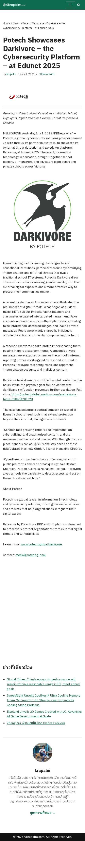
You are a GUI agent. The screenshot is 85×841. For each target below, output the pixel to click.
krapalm (11, 74)
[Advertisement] (42, 605)
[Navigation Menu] (70, 5)
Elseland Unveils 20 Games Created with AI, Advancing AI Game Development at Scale (44, 714)
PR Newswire (46, 74)
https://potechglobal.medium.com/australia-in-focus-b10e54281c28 (39, 397)
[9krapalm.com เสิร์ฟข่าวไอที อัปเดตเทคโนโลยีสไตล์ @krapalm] (15, 5)
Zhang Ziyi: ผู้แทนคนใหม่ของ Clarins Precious (36, 723)
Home (6, 23)
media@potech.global (30, 555)
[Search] (78, 4)
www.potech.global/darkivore (41, 544)
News (16, 23)
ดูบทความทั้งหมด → (42, 812)
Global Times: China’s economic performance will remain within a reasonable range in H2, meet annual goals (43, 684)
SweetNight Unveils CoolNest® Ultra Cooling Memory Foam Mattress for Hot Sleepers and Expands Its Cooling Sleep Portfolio (43, 700)
